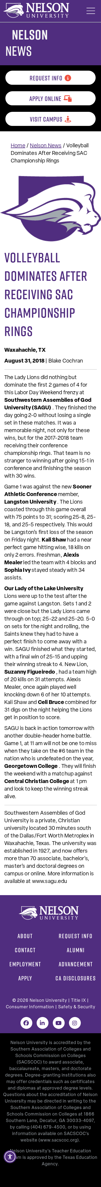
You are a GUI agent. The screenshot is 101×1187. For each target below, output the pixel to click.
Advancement (76, 964)
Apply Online (45, 98)
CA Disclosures (75, 978)
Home (18, 146)
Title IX (78, 1001)
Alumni (76, 950)
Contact (25, 950)
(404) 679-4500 (48, 1127)
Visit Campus (46, 119)
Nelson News (45, 146)
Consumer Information (30, 1007)
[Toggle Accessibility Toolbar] (10, 1157)
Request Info (46, 78)
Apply (25, 978)
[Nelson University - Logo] (35, 10)
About (25, 936)
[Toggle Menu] (90, 10)
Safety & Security (76, 1007)
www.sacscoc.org (58, 1140)
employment (25, 964)
